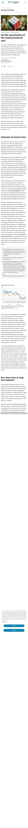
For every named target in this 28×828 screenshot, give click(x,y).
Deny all (14, 625)
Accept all (14, 630)
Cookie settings (4, 622)
